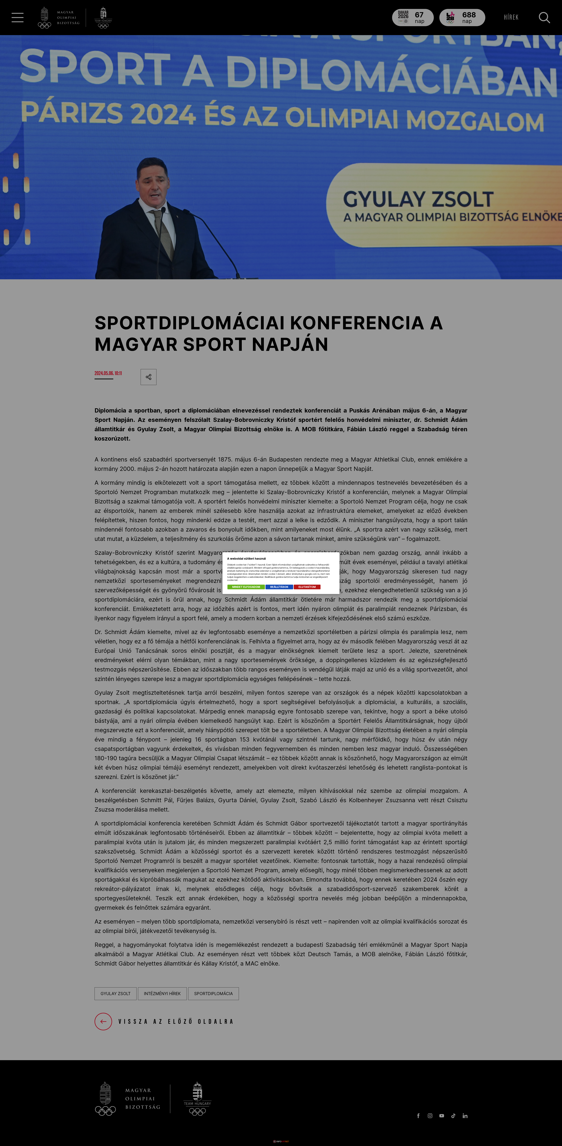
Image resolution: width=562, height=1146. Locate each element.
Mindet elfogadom (246, 586)
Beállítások (279, 586)
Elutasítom (307, 586)
